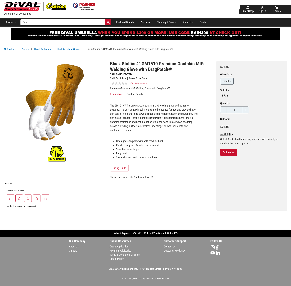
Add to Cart (229, 152)
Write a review (141, 83)
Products (11, 22)
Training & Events (166, 22)
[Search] (108, 22)
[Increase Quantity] (246, 110)
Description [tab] (116, 94)
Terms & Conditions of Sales (125, 254)
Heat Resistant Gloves (68, 49)
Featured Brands (125, 22)
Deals (203, 22)
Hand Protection (43, 49)
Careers (73, 250)
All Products (10, 49)
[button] (10, 198)
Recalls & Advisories (120, 250)
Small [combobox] (226, 81)
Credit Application (119, 246)
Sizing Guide (119, 168)
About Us (188, 22)
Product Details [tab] (135, 94)
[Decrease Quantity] (223, 110)
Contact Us (170, 246)
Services (145, 22)
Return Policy (117, 258)
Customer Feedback (174, 250)
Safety (25, 49)
